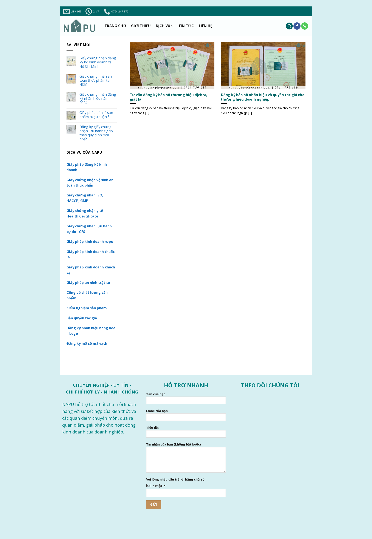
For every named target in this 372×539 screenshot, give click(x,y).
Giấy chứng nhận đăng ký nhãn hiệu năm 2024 (97, 98)
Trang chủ (115, 26)
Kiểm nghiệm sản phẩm (87, 308)
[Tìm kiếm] (289, 26)
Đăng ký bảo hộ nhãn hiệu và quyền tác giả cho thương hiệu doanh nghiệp (262, 97)
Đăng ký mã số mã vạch (87, 343)
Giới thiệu (141, 26)
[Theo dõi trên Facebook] (297, 26)
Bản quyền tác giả (82, 318)
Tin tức (186, 26)
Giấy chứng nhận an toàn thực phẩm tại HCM (95, 80)
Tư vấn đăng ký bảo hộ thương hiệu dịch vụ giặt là (169, 97)
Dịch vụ (163, 26)
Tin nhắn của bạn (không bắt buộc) (173, 444)
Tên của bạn (155, 394)
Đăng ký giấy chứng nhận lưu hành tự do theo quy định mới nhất (96, 133)
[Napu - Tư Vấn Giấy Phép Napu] (79, 26)
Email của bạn (157, 411)
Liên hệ (205, 26)
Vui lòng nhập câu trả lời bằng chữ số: (175, 479)
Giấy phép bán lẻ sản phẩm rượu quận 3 (96, 115)
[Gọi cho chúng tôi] (304, 26)
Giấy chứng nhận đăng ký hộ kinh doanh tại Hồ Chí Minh (97, 62)
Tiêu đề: (152, 428)
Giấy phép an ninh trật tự (88, 282)
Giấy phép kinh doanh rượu (90, 241)
